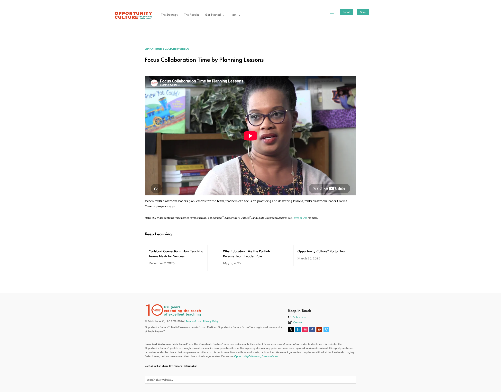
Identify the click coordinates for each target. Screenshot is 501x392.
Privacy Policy (211, 321)
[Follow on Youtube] (319, 329)
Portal (346, 12)
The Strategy (169, 15)
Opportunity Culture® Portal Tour (321, 251)
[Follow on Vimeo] (326, 329)
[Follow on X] (291, 329)
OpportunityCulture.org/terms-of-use (256, 356)
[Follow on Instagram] (305, 329)
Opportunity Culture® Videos (167, 48)
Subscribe (299, 317)
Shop (363, 12)
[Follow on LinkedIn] (298, 329)
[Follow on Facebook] (312, 329)
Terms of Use (299, 217)
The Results (191, 15)
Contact (298, 322)
